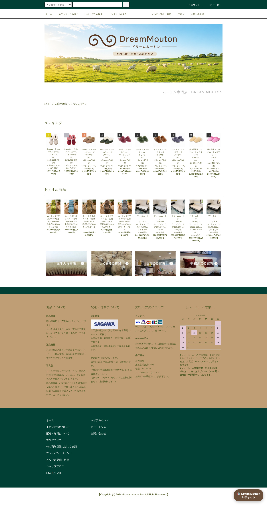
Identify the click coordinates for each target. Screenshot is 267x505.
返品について (54, 440)
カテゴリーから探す (68, 14)
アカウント (194, 5)
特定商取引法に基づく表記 (61, 446)
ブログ (181, 14)
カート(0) (215, 5)
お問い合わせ (197, 14)
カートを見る (98, 426)
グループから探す (93, 14)
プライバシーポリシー (59, 453)
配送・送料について (57, 433)
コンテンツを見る (118, 14)
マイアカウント (100, 420)
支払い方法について (57, 426)
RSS (48, 472)
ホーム (48, 14)
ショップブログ (55, 466)
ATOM (57, 472)
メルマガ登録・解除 (161, 14)
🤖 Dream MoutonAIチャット (248, 495)
